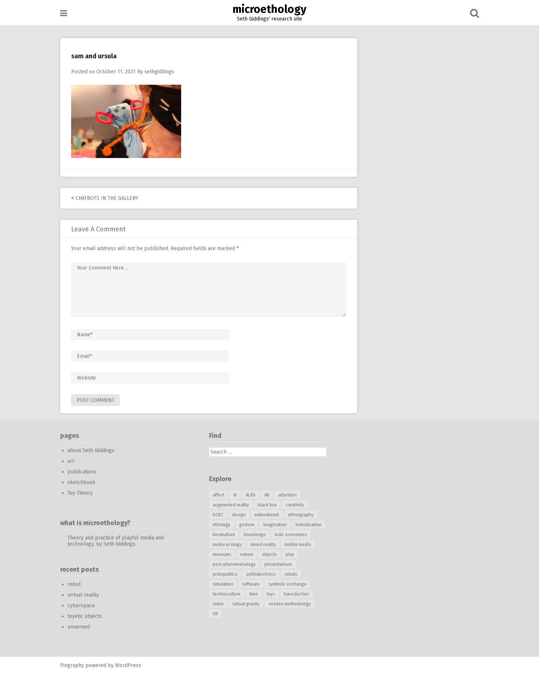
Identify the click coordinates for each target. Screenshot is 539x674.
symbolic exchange (287, 584)
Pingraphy (72, 665)
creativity (295, 505)
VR (215, 613)
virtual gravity (246, 604)
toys (271, 594)
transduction (296, 594)
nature (246, 554)
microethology (269, 9)
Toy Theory (80, 493)
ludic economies (291, 534)
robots (291, 574)
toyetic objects (84, 616)
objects (269, 554)
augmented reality (231, 505)
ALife (251, 495)
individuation (309, 524)
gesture (246, 524)
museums (222, 554)
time (253, 594)
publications (81, 472)
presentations (278, 564)
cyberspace (81, 605)
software (251, 584)
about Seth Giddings (90, 450)
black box (267, 505)
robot (74, 584)
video (218, 604)
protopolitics (225, 574)
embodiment (266, 514)
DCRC (218, 514)
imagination (275, 524)
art (70, 461)
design (239, 514)
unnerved (78, 627)
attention (287, 495)
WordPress (128, 665)
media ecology (227, 544)
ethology (221, 524)
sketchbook (81, 482)
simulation (223, 584)
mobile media (298, 544)
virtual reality (83, 595)
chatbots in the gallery (106, 198)
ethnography (301, 514)
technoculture (227, 594)
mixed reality (263, 544)
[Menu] (63, 13)
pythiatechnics (261, 574)
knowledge (255, 534)
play (290, 554)
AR (267, 495)
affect (218, 495)
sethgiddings (159, 72)
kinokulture (224, 534)
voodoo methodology (289, 604)
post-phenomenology (234, 564)
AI (235, 495)
